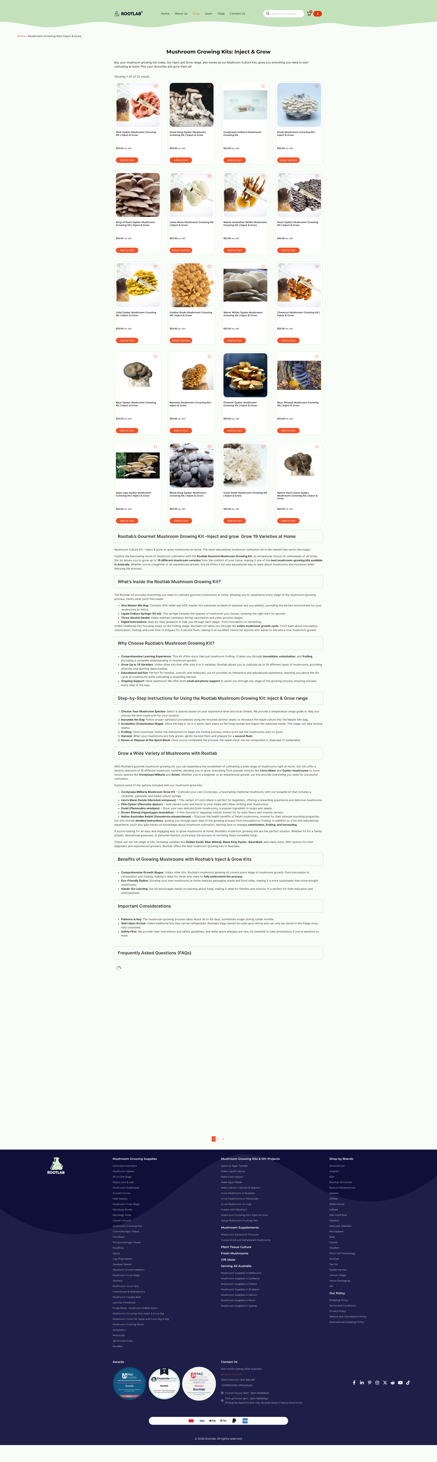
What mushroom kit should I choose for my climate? (169, 1025)
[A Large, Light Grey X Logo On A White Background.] (385, 1382)
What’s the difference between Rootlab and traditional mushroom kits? (186, 1013)
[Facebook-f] (354, 1382)
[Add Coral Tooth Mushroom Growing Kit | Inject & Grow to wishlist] (263, 447)
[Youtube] (400, 1382)
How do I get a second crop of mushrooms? (161, 1087)
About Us (181, 13)
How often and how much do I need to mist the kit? (168, 1038)
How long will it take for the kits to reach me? (163, 1124)
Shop (196, 13)
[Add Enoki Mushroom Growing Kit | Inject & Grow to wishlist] (317, 86)
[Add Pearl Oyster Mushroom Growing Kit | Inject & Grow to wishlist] (317, 176)
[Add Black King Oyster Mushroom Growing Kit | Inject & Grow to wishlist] (210, 447)
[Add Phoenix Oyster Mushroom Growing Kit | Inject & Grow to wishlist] (263, 356)
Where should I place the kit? (149, 1062)
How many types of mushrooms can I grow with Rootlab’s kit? (177, 979)
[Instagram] (377, 1382)
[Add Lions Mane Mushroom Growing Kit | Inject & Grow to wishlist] (210, 176)
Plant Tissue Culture (236, 1247)
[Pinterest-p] (369, 1382)
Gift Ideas (228, 1259)
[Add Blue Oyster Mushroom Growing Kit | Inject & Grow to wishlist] (156, 356)
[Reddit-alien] (392, 1382)
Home (165, 13)
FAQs (221, 13)
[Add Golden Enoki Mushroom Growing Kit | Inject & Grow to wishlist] (210, 266)
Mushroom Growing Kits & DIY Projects (250, 1159)
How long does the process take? (152, 1001)
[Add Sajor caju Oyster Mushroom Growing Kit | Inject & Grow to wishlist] (156, 447)
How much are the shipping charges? (156, 1112)
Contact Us (237, 13)
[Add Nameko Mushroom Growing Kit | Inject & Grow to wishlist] (210, 356)
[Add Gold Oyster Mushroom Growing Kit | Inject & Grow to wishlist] (156, 266)
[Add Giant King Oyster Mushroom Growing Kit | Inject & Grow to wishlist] (210, 86)
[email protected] (231, 1374)
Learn (209, 13)
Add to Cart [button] (127, 160)
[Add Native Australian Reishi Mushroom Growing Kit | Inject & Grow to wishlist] (263, 176)
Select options (288, 160)
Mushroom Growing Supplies (135, 1159)
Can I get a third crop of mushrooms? (156, 1099)
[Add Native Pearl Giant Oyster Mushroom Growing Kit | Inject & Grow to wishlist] (317, 447)
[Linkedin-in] (361, 1382)
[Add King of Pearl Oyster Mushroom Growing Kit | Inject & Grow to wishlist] (156, 176)
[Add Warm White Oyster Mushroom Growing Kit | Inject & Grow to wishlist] (263, 266)
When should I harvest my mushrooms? (158, 1075)
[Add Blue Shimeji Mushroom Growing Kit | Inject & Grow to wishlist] (317, 356)
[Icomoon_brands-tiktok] (408, 1382)
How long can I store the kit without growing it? (165, 1050)
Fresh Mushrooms (234, 1253)
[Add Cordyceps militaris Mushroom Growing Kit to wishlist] (263, 86)
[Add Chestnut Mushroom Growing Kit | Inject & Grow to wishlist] (317, 266)
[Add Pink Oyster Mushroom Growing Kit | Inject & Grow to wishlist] (156, 86)
